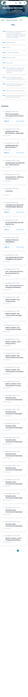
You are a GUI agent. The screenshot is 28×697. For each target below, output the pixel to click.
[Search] (16, 3)
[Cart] (20, 3)
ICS (21, 20)
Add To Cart (19, 121)
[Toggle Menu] (24, 3)
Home (2, 20)
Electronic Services (12, 20)
